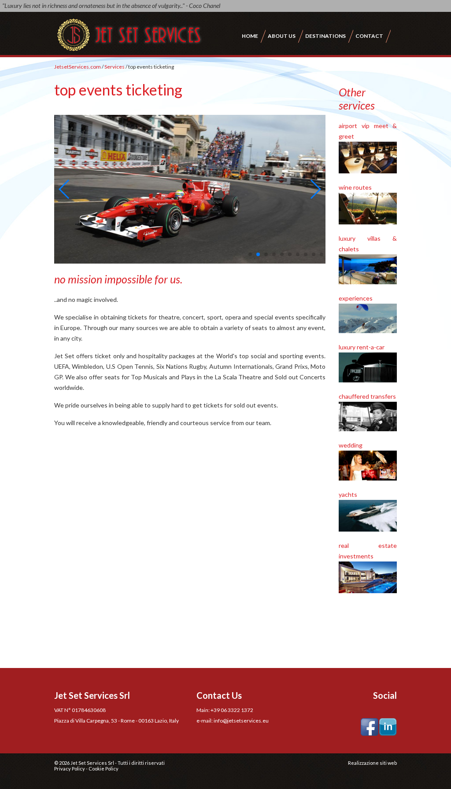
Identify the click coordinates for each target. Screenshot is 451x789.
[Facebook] (369, 726)
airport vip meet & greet (368, 131)
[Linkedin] (388, 726)
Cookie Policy (103, 768)
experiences (356, 298)
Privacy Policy (69, 768)
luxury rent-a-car (361, 347)
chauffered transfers (367, 396)
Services (114, 66)
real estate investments (368, 551)
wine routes (355, 187)
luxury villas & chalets (368, 244)
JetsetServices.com (77, 66)
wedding (350, 445)
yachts (348, 494)
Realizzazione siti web (372, 763)
